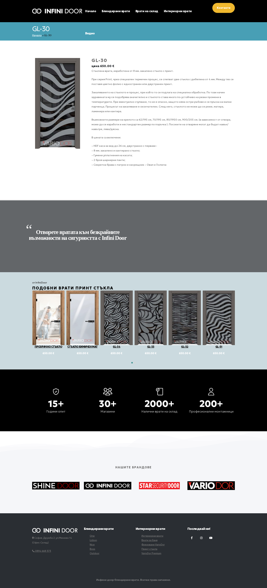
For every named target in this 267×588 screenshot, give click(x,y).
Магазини (107, 411)
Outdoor (94, 553)
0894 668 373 (43, 551)
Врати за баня (149, 540)
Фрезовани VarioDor (153, 544)
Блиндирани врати (116, 11)
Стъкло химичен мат (48, 346)
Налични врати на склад (159, 411)
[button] (132, 362)
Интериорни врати (178, 11)
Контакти (223, 7)
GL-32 (150, 346)
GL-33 (116, 346)
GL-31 (184, 346)
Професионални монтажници (211, 411)
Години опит (55, 411)
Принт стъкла (149, 549)
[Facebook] (191, 538)
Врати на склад (146, 11)
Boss (92, 549)
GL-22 (219, 346)
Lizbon (93, 540)
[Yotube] (210, 538)
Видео (90, 33)
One (92, 536)
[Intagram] (201, 538)
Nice (92, 544)
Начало (90, 11)
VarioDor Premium (151, 553)
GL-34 (82, 346)
